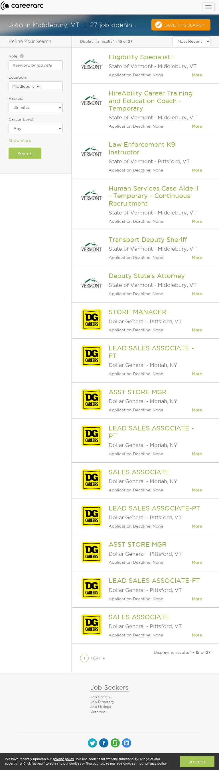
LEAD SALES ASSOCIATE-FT (154, 580)
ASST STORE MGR (138, 392)
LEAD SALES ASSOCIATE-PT (154, 508)
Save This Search (184, 25)
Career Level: (22, 119)
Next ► (98, 658)
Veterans (98, 712)
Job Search (100, 697)
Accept (197, 761)
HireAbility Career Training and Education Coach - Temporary (151, 101)
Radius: (16, 98)
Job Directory (102, 702)
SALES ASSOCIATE (139, 472)
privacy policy (63, 759)
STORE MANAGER (138, 312)
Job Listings (100, 706)
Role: (14, 56)
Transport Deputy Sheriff (148, 239)
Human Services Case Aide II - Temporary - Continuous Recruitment (153, 196)
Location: (18, 77)
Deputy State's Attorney (147, 275)
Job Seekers (109, 687)
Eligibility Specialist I (141, 57)
